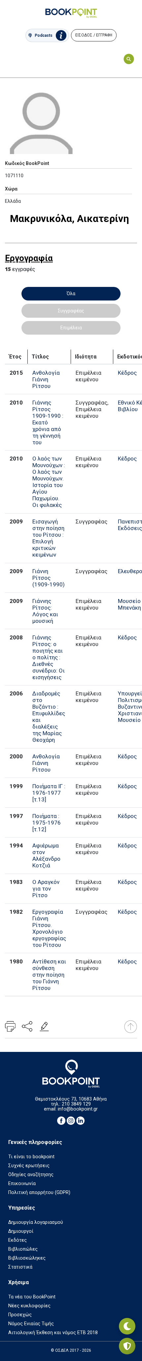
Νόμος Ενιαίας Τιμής (31, 1324)
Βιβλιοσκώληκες (27, 1258)
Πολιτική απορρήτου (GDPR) (39, 1192)
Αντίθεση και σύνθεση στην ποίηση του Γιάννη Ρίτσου (49, 974)
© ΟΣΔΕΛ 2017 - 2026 (71, 1350)
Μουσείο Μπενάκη (129, 604)
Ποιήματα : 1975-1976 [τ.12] (46, 823)
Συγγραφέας (71, 310)
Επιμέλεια (71, 327)
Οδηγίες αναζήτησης (30, 1174)
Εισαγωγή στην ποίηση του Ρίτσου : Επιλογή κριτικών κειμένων (48, 538)
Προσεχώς (20, 1315)
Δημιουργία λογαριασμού (35, 1222)
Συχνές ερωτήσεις (29, 1166)
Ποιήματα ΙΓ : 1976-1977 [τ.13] (48, 793)
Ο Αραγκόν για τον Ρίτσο (45, 888)
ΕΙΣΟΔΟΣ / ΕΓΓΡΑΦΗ (93, 35)
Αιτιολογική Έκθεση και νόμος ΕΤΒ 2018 (53, 1332)
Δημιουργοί (20, 1231)
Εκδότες (17, 1240)
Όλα (71, 293)
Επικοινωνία (22, 1183)
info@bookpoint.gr (78, 1109)
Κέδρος (127, 372)
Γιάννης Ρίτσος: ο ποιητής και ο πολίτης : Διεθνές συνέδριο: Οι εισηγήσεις (48, 657)
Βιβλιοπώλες (23, 1249)
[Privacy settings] (127, 1346)
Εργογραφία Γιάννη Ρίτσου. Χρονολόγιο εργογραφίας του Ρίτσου (49, 928)
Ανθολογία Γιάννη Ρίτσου (46, 379)
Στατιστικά (20, 1267)
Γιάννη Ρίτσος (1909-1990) (48, 578)
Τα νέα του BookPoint (31, 1297)
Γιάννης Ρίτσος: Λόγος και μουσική (45, 611)
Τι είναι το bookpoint (31, 1157)
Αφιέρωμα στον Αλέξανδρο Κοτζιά (46, 855)
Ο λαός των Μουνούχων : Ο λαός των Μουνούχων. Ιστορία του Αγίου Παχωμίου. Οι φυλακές (48, 481)
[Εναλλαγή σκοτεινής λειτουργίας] (127, 1326)
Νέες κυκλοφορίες (29, 1306)
